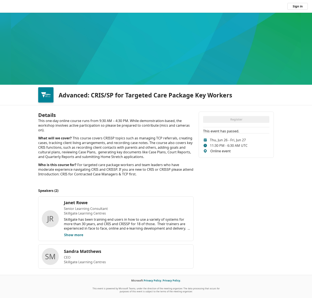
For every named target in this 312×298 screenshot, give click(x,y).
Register (236, 119)
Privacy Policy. (153, 280)
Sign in (298, 6)
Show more (73, 235)
